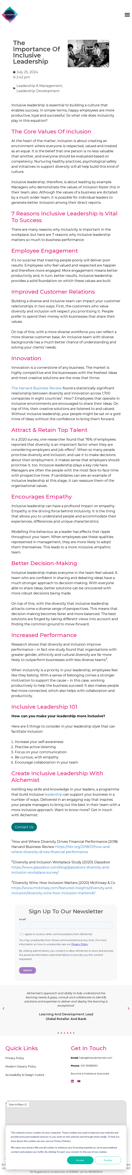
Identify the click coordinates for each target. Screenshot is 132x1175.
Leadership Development (38, 91)
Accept (80, 1160)
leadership (53, 794)
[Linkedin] (72, 1081)
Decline (108, 1160)
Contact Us (24, 827)
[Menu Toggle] (127, 14)
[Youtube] (78, 1081)
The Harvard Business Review (36, 388)
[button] (58, 1033)
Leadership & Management (39, 86)
